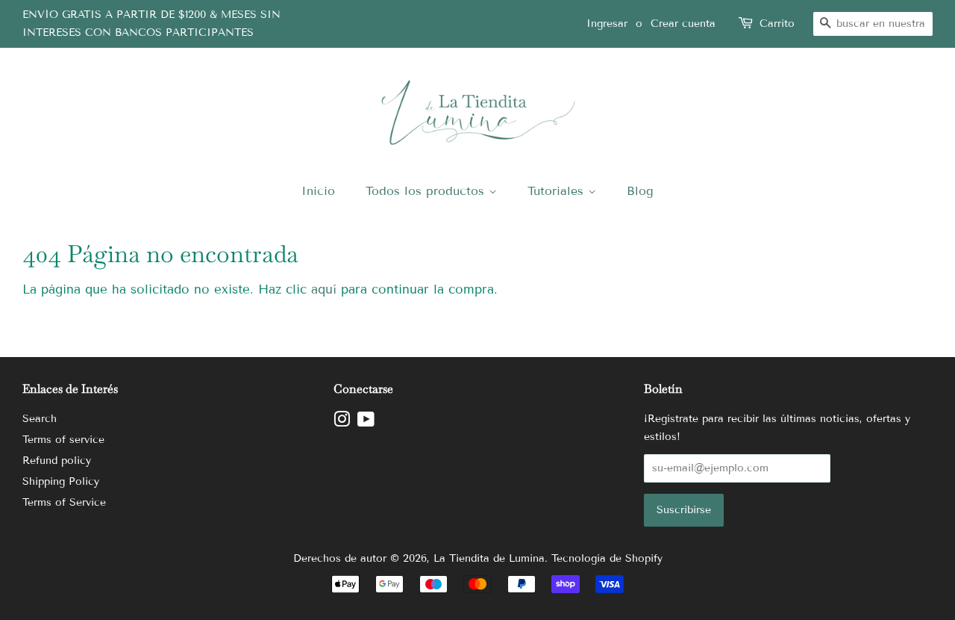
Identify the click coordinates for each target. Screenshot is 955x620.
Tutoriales (557, 191)
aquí (323, 289)
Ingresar (606, 23)
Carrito (777, 23)
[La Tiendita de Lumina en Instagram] (342, 422)
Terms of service (63, 439)
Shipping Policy (60, 481)
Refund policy (56, 460)
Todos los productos (427, 191)
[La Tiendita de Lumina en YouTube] (366, 422)
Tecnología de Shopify (607, 558)
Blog (640, 191)
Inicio (318, 191)
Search (39, 418)
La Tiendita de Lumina (489, 558)
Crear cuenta (683, 23)
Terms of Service (64, 502)
